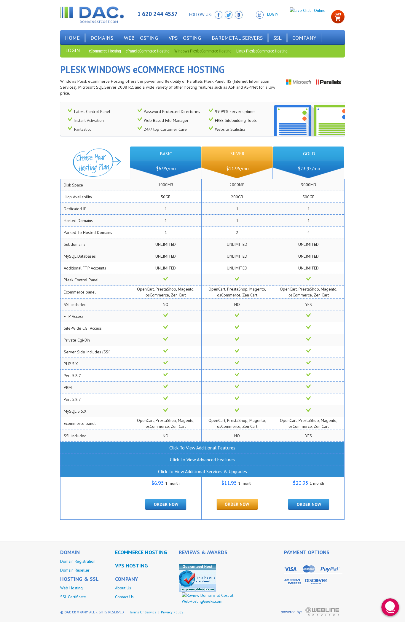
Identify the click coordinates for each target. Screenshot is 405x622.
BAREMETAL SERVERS (237, 37)
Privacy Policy (172, 612)
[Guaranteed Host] (197, 577)
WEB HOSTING (141, 37)
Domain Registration (77, 561)
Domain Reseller (75, 570)
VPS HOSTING (185, 37)
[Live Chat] (308, 10)
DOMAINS (101, 37)
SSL (277, 37)
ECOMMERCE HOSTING (141, 552)
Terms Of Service (143, 612)
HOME (72, 37)
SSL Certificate (73, 596)
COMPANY (304, 37)
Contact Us (124, 596)
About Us (123, 588)
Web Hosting (71, 588)
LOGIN (272, 14)
